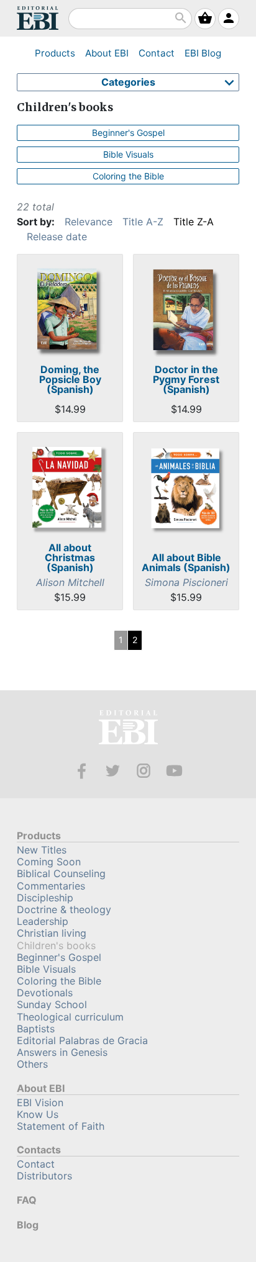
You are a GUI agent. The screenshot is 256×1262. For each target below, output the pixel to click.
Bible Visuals (128, 154)
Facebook (82, 771)
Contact (157, 53)
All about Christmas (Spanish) (70, 557)
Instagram (144, 771)
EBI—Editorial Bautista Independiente (128, 729)
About (107, 53)
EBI (37, 18)
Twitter (113, 771)
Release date (57, 236)
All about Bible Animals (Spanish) (186, 562)
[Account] (228, 18)
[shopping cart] (205, 18)
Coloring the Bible (128, 176)
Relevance (88, 221)
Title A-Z (142, 221)
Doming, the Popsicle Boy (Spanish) (70, 379)
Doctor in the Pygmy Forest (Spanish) (186, 379)
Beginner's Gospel (128, 132)
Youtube (174, 771)
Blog (203, 53)
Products (55, 53)
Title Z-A (193, 221)
